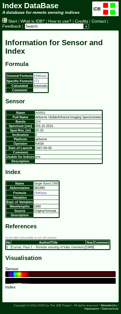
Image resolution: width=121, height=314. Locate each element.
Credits (81, 21)
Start (12, 21)
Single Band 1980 (46, 183)
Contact (99, 21)
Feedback (11, 26)
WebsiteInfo (109, 305)
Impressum (91, 308)
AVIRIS (40, 112)
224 (38, 121)
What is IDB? (33, 21)
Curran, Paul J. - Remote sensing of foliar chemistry (48, 247)
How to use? (59, 21)
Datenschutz (110, 308)
